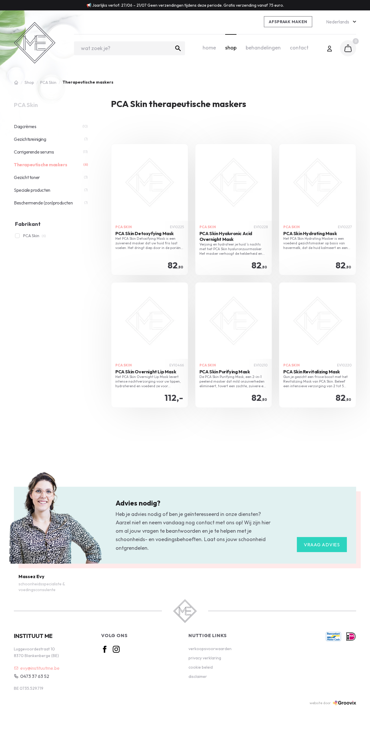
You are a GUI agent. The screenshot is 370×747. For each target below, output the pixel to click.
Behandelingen (263, 47)
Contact (299, 47)
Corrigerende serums (51, 152)
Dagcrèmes (51, 126)
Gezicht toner (51, 177)
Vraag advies (322, 544)
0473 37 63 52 (34, 676)
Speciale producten (51, 190)
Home (209, 47)
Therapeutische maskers (51, 164)
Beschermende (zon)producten (51, 203)
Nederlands (337, 22)
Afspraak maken (288, 21)
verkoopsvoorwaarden (210, 648)
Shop (230, 47)
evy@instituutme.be (40, 668)
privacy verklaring (204, 658)
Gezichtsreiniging (51, 139)
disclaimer (197, 676)
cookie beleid (200, 667)
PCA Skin (48, 82)
